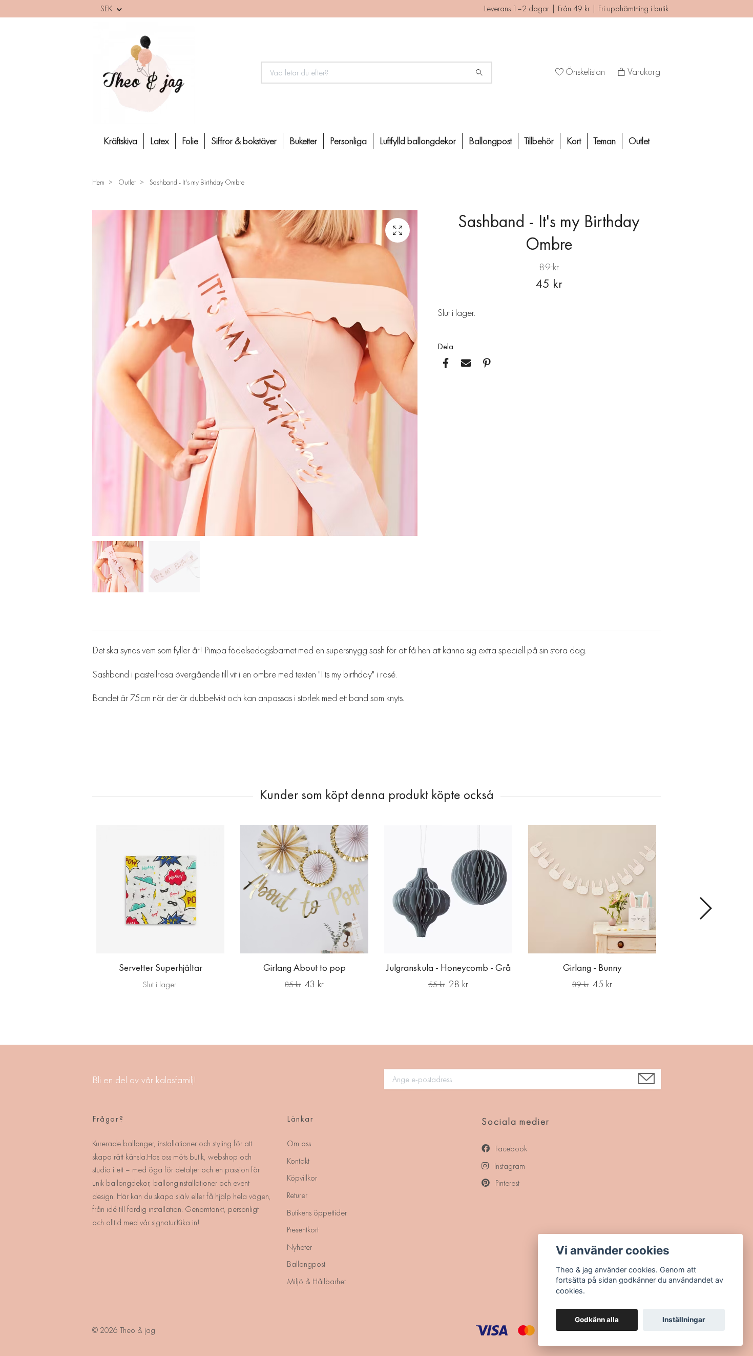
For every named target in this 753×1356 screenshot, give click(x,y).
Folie (190, 140)
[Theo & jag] (170, 73)
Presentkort (303, 1229)
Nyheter (299, 1247)
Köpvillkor (302, 1177)
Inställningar (683, 1319)
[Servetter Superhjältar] (160, 889)
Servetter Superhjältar (160, 967)
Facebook (510, 1148)
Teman (605, 140)
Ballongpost (490, 140)
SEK (107, 8)
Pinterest (506, 1183)
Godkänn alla (597, 1319)
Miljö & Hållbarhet (316, 1281)
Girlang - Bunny (592, 967)
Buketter (303, 140)
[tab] (104, 621)
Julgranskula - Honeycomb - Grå (448, 967)
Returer (297, 1195)
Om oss (299, 1143)
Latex (159, 140)
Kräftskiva (120, 140)
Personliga (348, 140)
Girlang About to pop (304, 967)
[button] (705, 908)
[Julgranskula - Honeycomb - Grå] (448, 889)
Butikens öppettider (317, 1212)
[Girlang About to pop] (304, 889)
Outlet (639, 140)
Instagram (508, 1166)
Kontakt (298, 1160)
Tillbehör (539, 140)
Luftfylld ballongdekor (418, 140)
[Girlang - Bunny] (592, 889)
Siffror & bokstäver (244, 140)
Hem (98, 182)
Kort (574, 140)
